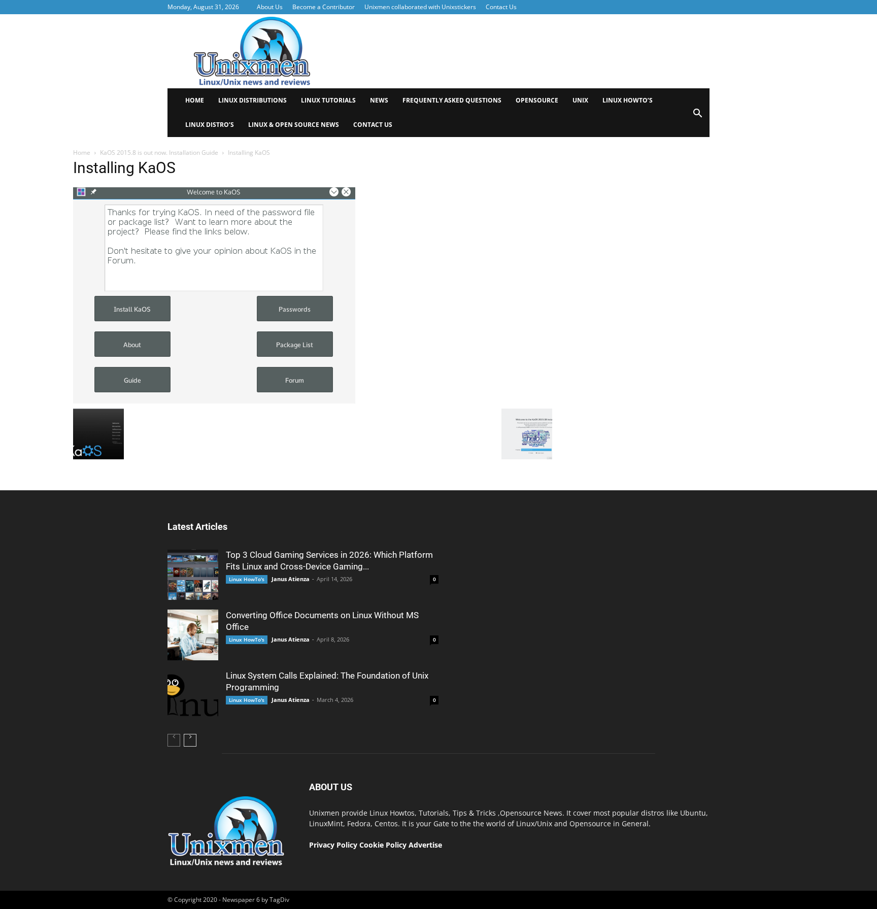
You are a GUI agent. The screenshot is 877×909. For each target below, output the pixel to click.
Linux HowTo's (246, 579)
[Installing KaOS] (214, 401)
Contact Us (501, 7)
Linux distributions (252, 100)
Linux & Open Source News (293, 124)
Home (194, 100)
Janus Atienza (291, 579)
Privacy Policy (333, 845)
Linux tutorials (328, 100)
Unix (580, 100)
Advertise (425, 845)
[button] (697, 116)
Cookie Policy (384, 845)
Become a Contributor (323, 7)
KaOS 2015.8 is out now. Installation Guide (159, 152)
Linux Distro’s (209, 124)
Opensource (537, 100)
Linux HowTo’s (627, 100)
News (379, 100)
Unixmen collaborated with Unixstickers (420, 7)
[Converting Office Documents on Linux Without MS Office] (192, 635)
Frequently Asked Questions (451, 100)
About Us (270, 7)
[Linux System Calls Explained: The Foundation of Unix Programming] (192, 695)
